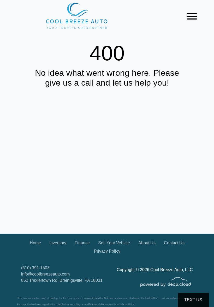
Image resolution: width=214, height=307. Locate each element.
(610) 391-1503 (35, 268)
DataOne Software (104, 298)
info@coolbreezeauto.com (45, 274)
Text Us (193, 300)
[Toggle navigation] (192, 16)
